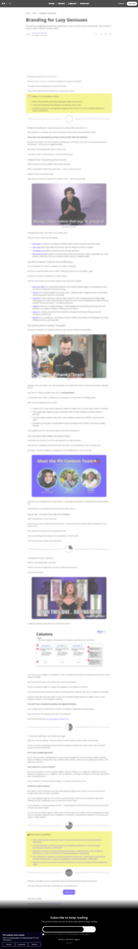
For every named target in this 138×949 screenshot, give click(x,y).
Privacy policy (14, 938)
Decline (34, 944)
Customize (21, 944)
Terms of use (27, 938)
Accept (8, 944)
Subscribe (89, 929)
